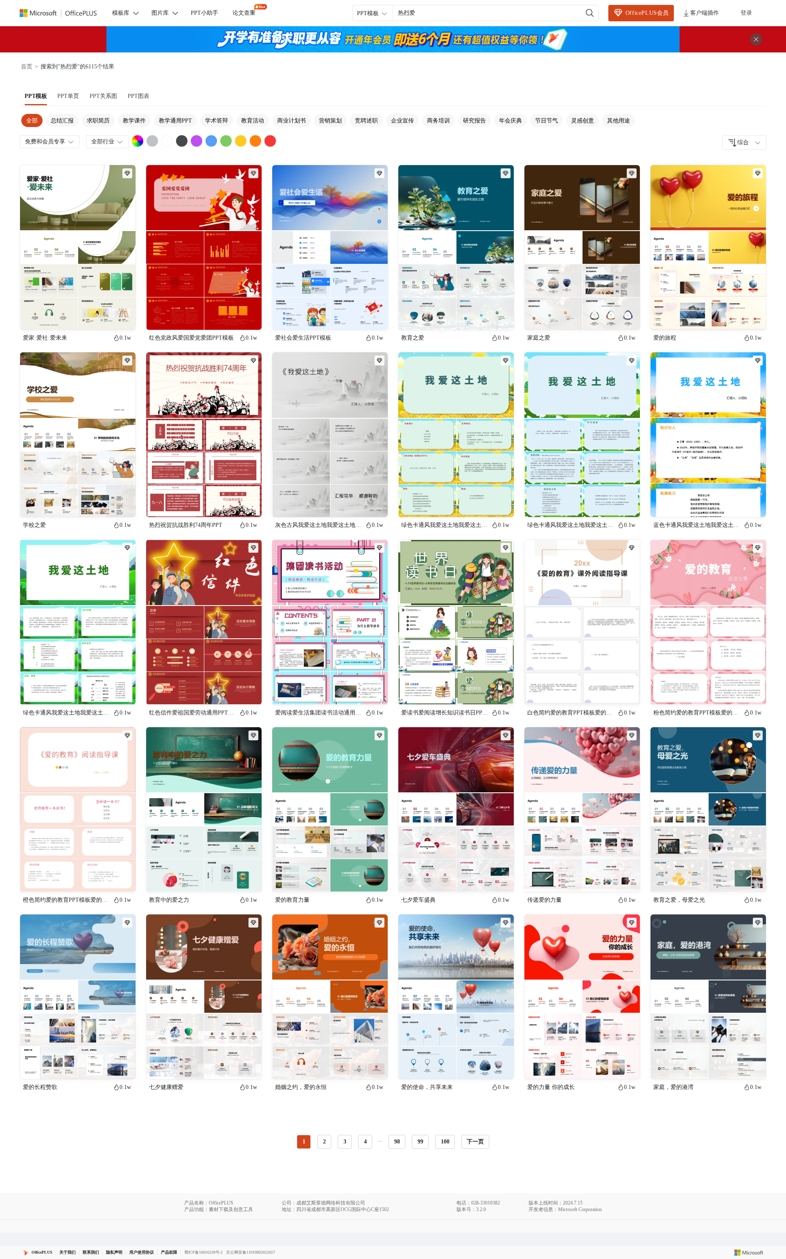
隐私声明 (114, 1252)
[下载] (122, 316)
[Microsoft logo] (749, 1252)
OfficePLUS (42, 1252)
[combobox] (744, 143)
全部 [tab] (32, 121)
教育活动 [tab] (252, 121)
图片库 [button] (160, 13)
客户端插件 (704, 13)
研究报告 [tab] (474, 121)
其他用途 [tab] (618, 121)
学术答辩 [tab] (216, 121)
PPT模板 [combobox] (368, 13)
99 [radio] (420, 1142)
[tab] (36, 96)
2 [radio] (324, 1142)
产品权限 (169, 1252)
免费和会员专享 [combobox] (45, 141)
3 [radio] (344, 1142)
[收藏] (102, 316)
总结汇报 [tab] (62, 121)
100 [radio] (445, 1142)
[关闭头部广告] (756, 39)
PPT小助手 (204, 13)
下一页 (475, 1142)
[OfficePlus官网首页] (63, 13)
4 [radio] (365, 1142)
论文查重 (244, 13)
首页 (26, 67)
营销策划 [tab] (330, 121)
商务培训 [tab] (438, 121)
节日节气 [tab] (546, 121)
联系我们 (91, 1252)
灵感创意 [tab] (582, 121)
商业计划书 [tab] (291, 121)
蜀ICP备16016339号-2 (203, 1252)
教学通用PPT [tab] (175, 121)
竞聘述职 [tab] (366, 121)
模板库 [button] (120, 13)
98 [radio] (397, 1142)
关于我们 (67, 1252)
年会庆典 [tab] (510, 121)
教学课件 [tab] (134, 121)
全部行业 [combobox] (102, 141)
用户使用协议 (141, 1252)
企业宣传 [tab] (402, 121)
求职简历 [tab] (98, 121)
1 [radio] (304, 1142)
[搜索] (590, 13)
